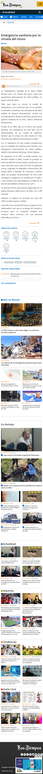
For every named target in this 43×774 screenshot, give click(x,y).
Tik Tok (36, 754)
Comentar (33, 84)
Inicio (6, 17)
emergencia (9, 262)
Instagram (30, 754)
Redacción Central (7, 76)
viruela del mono (29, 262)
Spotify (41, 754)
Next (42, 17)
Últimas (15, 17)
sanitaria (18, 262)
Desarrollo (11, 22)
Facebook (22, 754)
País (31, 17)
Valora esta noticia (9, 228)
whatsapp (27, 754)
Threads (39, 754)
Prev (1, 17)
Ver (4, 22)
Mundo (23, 17)
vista (2, 428)
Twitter (24, 754)
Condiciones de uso (7, 771)
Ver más (3, 303)
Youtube (33, 754)
